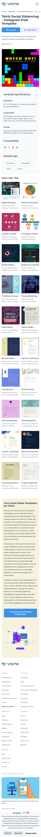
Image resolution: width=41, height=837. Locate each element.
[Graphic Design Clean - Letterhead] (30, 471)
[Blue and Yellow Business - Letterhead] (11, 347)
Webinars (5, 720)
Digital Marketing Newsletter (8, 202)
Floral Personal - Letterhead (27, 389)
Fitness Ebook (7, 327)
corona (19, 169)
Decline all (18, 833)
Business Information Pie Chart (29, 202)
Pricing (4, 766)
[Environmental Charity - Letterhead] (11, 471)
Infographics (6, 682)
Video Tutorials (7, 724)
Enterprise (24, 702)
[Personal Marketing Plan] (30, 284)
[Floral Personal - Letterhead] (30, 378)
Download (24, 728)
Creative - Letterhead (10, 451)
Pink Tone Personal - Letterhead (10, 420)
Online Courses (7, 732)
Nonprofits (24, 694)
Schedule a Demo (27, 706)
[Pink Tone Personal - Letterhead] (11, 409)
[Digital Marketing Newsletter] (11, 191)
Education (24, 698)
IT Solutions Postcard (10, 296)
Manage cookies (31, 833)
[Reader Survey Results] (30, 253)
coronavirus (10, 163)
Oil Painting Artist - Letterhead (28, 420)
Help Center (6, 758)
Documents (6, 694)
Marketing (24, 677)
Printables (5, 690)
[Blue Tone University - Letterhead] (30, 440)
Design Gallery (7, 741)
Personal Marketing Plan (29, 296)
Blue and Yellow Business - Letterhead (10, 358)
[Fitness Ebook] (11, 315)
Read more (6, 44)
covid (8, 169)
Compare (24, 736)
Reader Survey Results (30, 265)
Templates (5, 736)
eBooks (4, 728)
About (23, 716)
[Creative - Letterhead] (11, 440)
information (26, 163)
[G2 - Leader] (25, 813)
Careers (23, 724)
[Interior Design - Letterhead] (30, 315)
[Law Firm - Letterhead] (30, 347)
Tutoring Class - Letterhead (8, 389)
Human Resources (27, 686)
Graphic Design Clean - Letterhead (30, 483)
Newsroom (24, 720)
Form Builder (6, 686)
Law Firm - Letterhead (30, 358)
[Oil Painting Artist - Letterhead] (30, 409)
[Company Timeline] (11, 222)
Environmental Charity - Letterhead (10, 483)
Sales (22, 682)
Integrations (6, 745)
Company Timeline (9, 234)
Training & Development (29, 690)
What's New (25, 732)
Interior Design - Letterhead (27, 327)
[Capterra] (17, 813)
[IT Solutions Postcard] (11, 284)
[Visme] (10, 4)
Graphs (4, 702)
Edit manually (11, 30)
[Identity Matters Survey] (11, 253)
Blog (3, 716)
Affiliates (24, 745)
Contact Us (5, 762)
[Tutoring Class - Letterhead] (11, 378)
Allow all (8, 833)
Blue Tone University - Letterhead (30, 451)
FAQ (3, 754)
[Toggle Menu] (37, 4)
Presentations (6, 677)
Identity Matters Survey (8, 265)
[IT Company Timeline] (30, 222)
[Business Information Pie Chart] (30, 191)
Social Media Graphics (9, 698)
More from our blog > (9, 808)
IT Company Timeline (29, 234)
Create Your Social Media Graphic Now (20, 613)
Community (25, 741)
